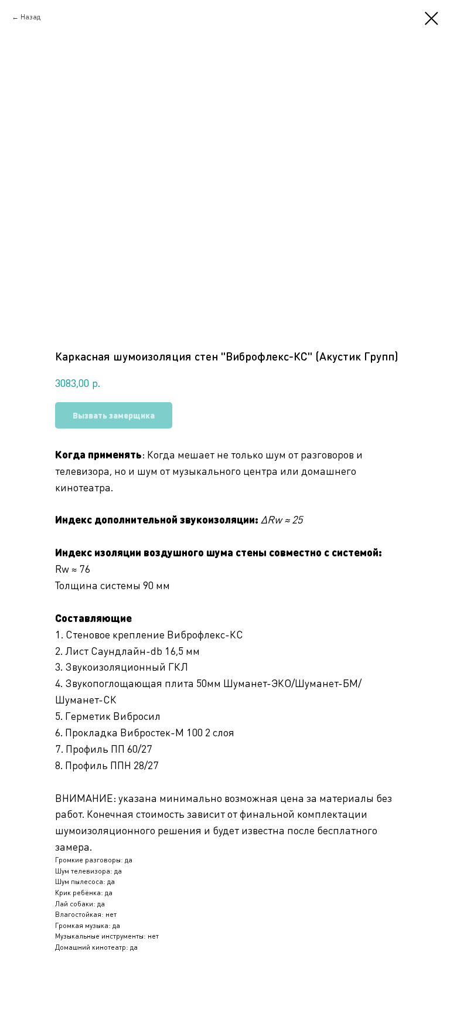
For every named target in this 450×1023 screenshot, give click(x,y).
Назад (30, 16)
